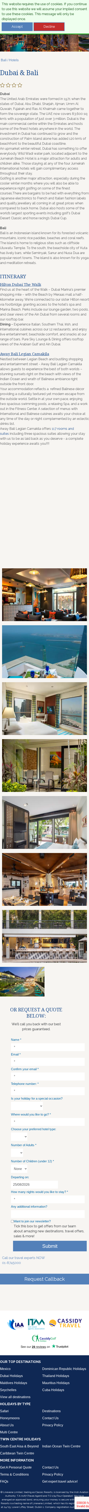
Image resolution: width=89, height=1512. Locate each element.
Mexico (5, 1369)
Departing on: (20, 1177)
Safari (4, 1411)
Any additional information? (29, 1206)
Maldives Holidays (13, 1383)
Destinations (51, 1411)
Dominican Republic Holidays (64, 1369)
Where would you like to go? (31, 1114)
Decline (49, 27)
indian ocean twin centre (61, 1446)
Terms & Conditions (14, 1474)
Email (16, 1054)
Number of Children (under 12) (32, 1161)
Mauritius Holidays (56, 1383)
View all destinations (15, 1397)
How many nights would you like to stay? (39, 1192)
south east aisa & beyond (19, 1446)
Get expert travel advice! (60, 1481)
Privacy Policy (52, 1425)
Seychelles (8, 1390)
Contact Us (50, 1418)
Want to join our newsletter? (32, 1221)
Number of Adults (23, 1145)
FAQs (4, 1481)
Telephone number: (25, 1084)
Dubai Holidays (11, 1376)
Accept (17, 27)
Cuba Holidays (53, 1390)
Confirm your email (25, 1069)
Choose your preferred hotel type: (33, 1129)
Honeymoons (10, 1418)
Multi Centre (9, 1432)
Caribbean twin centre (17, 1453)
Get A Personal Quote (16, 1467)
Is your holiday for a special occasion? (37, 1098)
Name (16, 1039)
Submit (50, 1246)
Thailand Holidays (55, 1376)
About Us (7, 1425)
